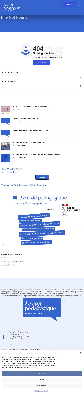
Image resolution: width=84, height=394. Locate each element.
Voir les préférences (42, 385)
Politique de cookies (41, 391)
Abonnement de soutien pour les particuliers (29, 142)
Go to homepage (41, 62)
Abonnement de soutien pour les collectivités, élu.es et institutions (37, 154)
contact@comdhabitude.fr (12, 262)
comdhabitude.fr (8, 265)
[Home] (12, 15)
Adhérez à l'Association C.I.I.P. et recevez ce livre (30, 106)
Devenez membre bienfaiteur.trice (25, 118)
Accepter (42, 373)
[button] (81, 353)
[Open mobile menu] (61, 4)
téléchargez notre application (67, 296)
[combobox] (42, 77)
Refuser (42, 379)
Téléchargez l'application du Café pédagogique (24, 185)
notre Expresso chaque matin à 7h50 (33, 296)
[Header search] (79, 4)
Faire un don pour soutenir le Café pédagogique (30, 130)
